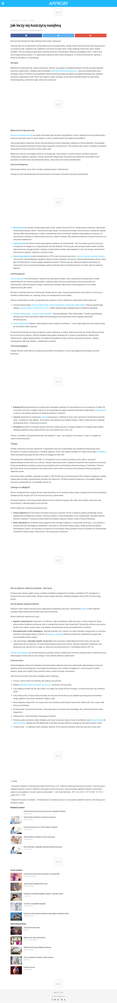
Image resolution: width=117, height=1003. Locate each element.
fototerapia (101, 452)
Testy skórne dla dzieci (32, 927)
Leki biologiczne (17, 279)
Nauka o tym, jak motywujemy (34, 937)
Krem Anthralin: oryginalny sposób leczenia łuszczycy (43, 847)
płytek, (84, 609)
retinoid (44, 417)
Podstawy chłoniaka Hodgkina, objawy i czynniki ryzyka (43, 894)
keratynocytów (100, 410)
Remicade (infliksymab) (75, 305)
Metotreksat (18, 228)
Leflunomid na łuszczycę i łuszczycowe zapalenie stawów (44, 811)
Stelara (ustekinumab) (22, 314)
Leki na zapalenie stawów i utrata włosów (39, 957)
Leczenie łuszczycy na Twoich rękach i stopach (40, 827)
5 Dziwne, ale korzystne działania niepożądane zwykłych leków (46, 913)
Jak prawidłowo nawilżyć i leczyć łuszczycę (39, 837)
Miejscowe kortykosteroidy (21, 135)
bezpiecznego (97, 720)
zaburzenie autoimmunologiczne (64, 71)
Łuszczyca (24, 20)
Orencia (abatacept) (21, 323)
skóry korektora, (19, 723)
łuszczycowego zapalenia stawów (91, 256)
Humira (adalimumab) (40, 305)
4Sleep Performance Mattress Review (37, 947)
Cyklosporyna (19, 243)
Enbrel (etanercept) (57, 305)
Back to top (58, 992)
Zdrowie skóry (15, 20)
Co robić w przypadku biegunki (34, 904)
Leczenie (32, 20)
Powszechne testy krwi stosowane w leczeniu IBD (41, 874)
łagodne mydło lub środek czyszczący (35, 685)
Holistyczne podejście (19, 653)
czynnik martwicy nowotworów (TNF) (34, 308)
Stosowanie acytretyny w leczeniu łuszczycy (40, 817)
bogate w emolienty (55, 634)
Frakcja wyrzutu (29, 967)
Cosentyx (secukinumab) (42, 314)
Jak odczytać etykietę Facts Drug (35, 884)
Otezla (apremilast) (21, 256)
